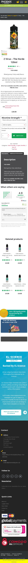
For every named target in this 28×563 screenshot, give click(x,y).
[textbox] (14, 100)
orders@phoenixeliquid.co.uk (11, 462)
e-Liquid (14, 15)
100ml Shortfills (11, 145)
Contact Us (4, 508)
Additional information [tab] (16, 153)
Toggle (26, 2)
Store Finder (5, 506)
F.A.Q (3, 510)
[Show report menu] (25, 219)
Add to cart (19, 135)
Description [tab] (5, 153)
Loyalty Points (5, 503)
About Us (4, 501)
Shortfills (23, 145)
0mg (15, 149)
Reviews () (10, 68)
